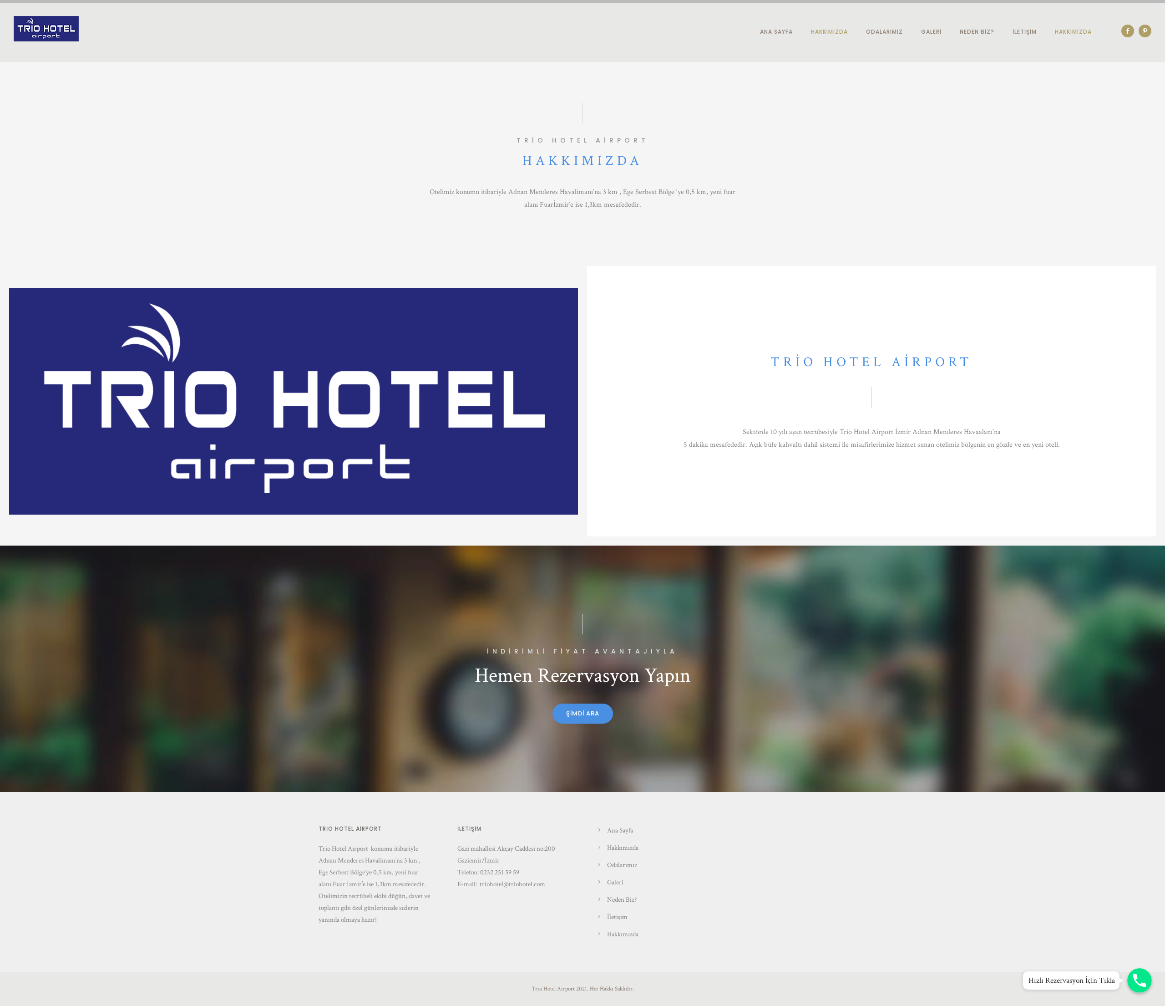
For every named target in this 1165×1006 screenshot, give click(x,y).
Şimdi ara (582, 713)
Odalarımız (884, 32)
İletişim (1025, 32)
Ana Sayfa (776, 32)
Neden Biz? (977, 32)
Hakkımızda (829, 32)
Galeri (931, 32)
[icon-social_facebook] (1130, 31)
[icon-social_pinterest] (1145, 31)
